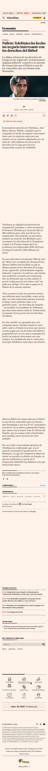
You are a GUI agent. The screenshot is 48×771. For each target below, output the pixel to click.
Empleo (12, 34)
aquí (34, 511)
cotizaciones (9, 698)
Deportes (20, 496)
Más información (7, 506)
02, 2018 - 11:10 (26, 110)
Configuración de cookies (35, 748)
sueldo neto (38, 682)
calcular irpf (10, 682)
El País (43, 22)
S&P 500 (20, 13)
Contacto (7, 748)
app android (38, 698)
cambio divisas (24, 690)
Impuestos (19, 34)
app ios (24, 698)
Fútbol (13, 496)
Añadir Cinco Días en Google (14, 121)
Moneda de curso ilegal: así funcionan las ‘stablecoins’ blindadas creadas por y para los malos (22, 593)
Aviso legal (14, 748)
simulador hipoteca (24, 682)
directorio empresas (38, 690)
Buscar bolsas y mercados (13, 638)
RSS (33, 751)
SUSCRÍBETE (37, 18)
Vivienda (5, 34)
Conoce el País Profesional (24, 706)
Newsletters (38, 751)
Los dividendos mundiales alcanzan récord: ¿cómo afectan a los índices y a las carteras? (21, 600)
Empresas (28, 496)
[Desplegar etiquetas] (44, 496)
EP (24, 107)
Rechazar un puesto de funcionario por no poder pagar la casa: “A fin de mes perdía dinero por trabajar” (23, 627)
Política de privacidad (12, 751)
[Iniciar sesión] (44, 18)
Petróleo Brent (36, 13)
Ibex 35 (5, 13)
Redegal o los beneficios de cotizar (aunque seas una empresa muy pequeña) (23, 606)
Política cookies (22, 748)
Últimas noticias (36, 34)
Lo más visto (7, 621)
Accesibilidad (23, 751)
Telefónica (5, 496)
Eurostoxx (12, 649)
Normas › (43, 485)
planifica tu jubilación (9, 690)
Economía (9, 28)
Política (27, 34)
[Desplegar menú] (3, 18)
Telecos (5, 40)
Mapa (29, 751)
